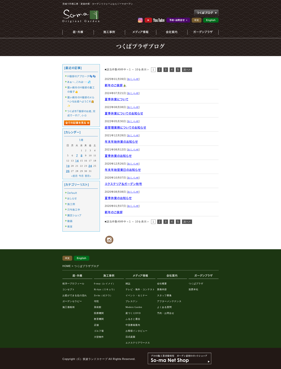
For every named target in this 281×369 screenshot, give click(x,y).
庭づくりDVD (133, 313)
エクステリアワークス (138, 343)
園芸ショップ (74, 215)
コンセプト (68, 289)
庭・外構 (75, 33)
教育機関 (99, 319)
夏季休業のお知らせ (118, 155)
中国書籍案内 (133, 325)
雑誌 (128, 283)
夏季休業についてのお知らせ (124, 113)
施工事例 (105, 33)
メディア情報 (139, 33)
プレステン (132, 301)
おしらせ (133, 79)
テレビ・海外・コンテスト (140, 289)
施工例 (71, 204)
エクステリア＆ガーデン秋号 (123, 183)
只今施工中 (73, 209)
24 (90, 166)
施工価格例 (68, 307)
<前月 (74, 176)
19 (68, 166)
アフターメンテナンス (169, 301)
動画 (70, 221)
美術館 (97, 307)
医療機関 (99, 313)
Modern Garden (134, 307)
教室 (70, 226)
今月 (81, 176)
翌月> (88, 176)
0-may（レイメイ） (104, 283)
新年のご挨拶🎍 (116, 85)
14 (77, 161)
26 (68, 171)
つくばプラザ (196, 283)
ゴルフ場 (99, 331)
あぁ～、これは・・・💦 (79, 82)
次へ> (187, 69)
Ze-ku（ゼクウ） (103, 295)
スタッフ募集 (164, 295)
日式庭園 (130, 337)
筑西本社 (193, 289)
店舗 (96, 325)
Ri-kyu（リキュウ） (105, 289)
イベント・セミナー (136, 295)
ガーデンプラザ (201, 33)
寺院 (96, 301)
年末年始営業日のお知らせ (123, 169)
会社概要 (162, 283)
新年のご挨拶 (114, 212)
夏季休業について (116, 99)
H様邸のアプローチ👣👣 (81, 76)
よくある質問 (164, 307)
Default (72, 193)
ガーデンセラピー (72, 301)
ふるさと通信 (133, 319)
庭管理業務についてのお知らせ (125, 127)
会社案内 (169, 33)
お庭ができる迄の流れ (74, 295)
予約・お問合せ (165, 313)
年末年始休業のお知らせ (121, 141)
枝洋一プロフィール (73, 283)
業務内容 (162, 289)
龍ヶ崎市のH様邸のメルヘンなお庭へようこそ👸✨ (80, 101)
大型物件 (99, 337)
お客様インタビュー (136, 331)
